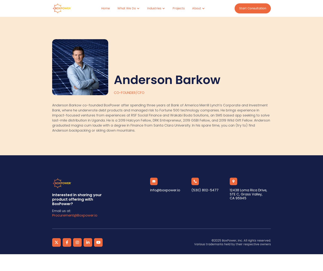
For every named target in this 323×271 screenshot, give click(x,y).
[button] (128, 8)
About (196, 8)
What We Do (126, 8)
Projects (179, 8)
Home (105, 8)
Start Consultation (252, 8)
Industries (154, 8)
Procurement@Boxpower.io (74, 215)
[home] (61, 8)
